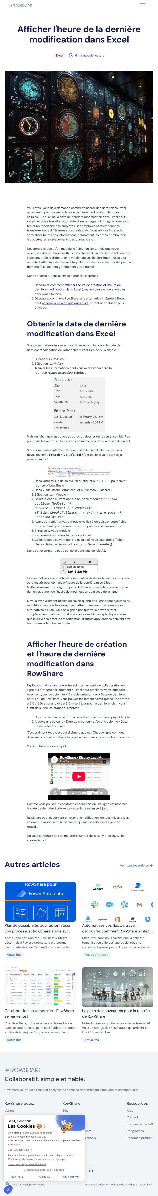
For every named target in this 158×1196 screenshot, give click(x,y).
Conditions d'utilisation (96, 1184)
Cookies (147, 1184)
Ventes (9, 1111)
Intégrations (135, 1131)
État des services (140, 1124)
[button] (142, 5)
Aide (130, 1111)
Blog (65, 1111)
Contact (132, 1117)
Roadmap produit (139, 1138)
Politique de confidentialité (126, 1184)
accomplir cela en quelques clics (65, 303)
